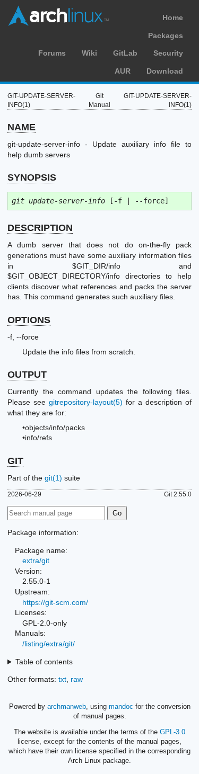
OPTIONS (28, 320)
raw (77, 679)
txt (62, 679)
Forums (52, 53)
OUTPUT (27, 374)
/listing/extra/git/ (48, 643)
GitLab (125, 53)
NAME (21, 127)
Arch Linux (58, 15)
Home (172, 17)
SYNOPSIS (31, 177)
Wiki (89, 53)
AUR (123, 71)
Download (164, 71)
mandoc (121, 706)
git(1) (53, 478)
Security (168, 53)
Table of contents (44, 661)
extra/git (35, 560)
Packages (165, 35)
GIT (15, 461)
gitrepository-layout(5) (86, 402)
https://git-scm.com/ (55, 602)
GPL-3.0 (172, 732)
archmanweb (66, 706)
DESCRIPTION (40, 228)
